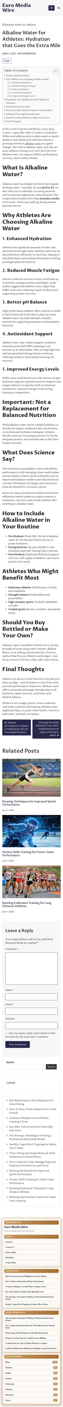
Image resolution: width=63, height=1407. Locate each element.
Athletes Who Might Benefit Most (22, 114)
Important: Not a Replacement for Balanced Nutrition (27, 101)
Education (10, 1395)
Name (9, 990)
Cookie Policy (11, 1262)
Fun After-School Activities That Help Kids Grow (25, 1291)
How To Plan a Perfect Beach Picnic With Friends (25, 1281)
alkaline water (33, 143)
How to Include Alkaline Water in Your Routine (29, 110)
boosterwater (27, 53)
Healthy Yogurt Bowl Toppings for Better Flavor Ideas (27, 1304)
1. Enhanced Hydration (21, 82)
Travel (8, 1400)
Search (10, 1062)
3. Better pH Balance (20, 89)
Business (9, 1367)
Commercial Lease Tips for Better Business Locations (26, 1343)
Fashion (9, 1378)
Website (10, 1018)
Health (8, 1373)
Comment (12, 949)
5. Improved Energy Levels (23, 96)
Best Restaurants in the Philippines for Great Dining (26, 1276)
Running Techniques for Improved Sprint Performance (29, 803)
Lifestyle (9, 1389)
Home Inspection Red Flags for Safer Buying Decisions (27, 1333)
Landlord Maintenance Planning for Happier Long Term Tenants (31, 1348)
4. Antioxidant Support (21, 92)
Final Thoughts (13, 121)
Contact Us (10, 1247)
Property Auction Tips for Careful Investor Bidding (26, 1338)
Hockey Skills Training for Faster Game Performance (28, 853)
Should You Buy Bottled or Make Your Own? (28, 117)
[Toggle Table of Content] (54, 71)
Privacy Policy (11, 1252)
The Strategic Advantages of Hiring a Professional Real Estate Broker (30, 1298)
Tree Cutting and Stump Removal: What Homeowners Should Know (30, 1326)
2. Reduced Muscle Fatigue (23, 86)
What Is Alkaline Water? (18, 75)
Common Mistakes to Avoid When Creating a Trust (26, 1286)
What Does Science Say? (18, 106)
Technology (10, 1384)
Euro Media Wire (16, 8)
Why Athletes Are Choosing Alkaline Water (27, 79)
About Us (9, 1242)
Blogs (7, 60)
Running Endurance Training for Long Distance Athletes (26, 904)
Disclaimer (10, 1257)
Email (9, 1004)
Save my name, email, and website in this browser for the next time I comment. (30, 1035)
